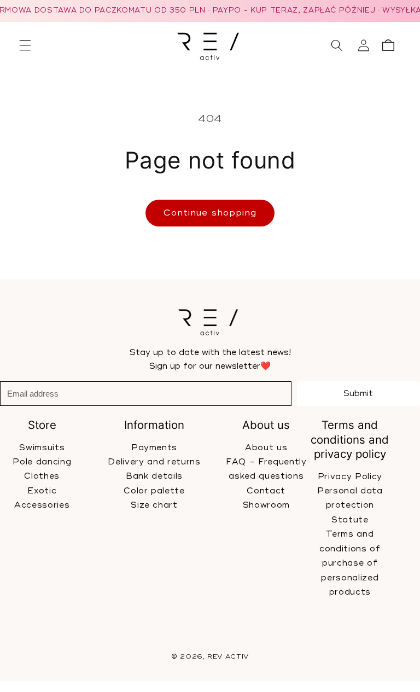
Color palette (154, 490)
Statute (350, 519)
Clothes (42, 476)
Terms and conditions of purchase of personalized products (350, 563)
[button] (25, 45)
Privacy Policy (350, 476)
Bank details (154, 476)
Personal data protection (350, 498)
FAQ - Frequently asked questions (266, 469)
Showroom (265, 505)
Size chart (154, 505)
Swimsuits (42, 447)
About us (266, 447)
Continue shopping (210, 212)
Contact (266, 490)
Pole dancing (42, 462)
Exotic (41, 490)
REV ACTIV (228, 657)
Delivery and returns (154, 462)
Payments (154, 447)
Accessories (41, 505)
